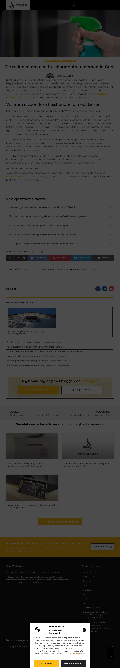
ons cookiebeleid (77, 653)
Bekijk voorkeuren (73, 663)
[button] (84, 630)
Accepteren (46, 663)
